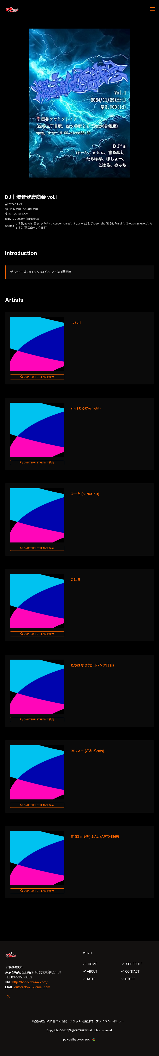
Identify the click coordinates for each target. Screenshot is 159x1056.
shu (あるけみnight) (86, 408)
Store (130, 979)
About (92, 971)
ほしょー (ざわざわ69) (87, 751)
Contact (132, 971)
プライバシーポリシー (110, 1021)
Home (92, 964)
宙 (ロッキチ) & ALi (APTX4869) (95, 837)
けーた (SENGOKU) (85, 494)
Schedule (133, 964)
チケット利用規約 (81, 1021)
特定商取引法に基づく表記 (49, 1021)
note (91, 979)
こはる (76, 580)
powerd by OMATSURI (77, 1039)
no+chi (76, 323)
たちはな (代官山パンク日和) (92, 665)
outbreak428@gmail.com (32, 987)
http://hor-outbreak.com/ (30, 982)
